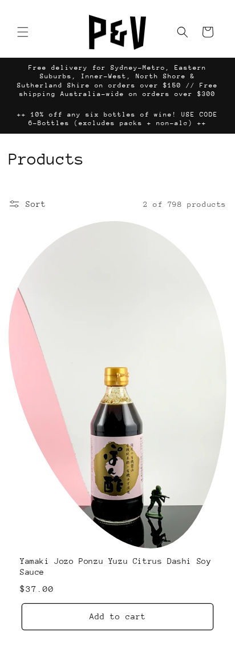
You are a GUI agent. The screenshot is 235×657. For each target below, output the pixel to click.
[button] (22, 32)
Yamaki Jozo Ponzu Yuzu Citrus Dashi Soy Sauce (115, 566)
